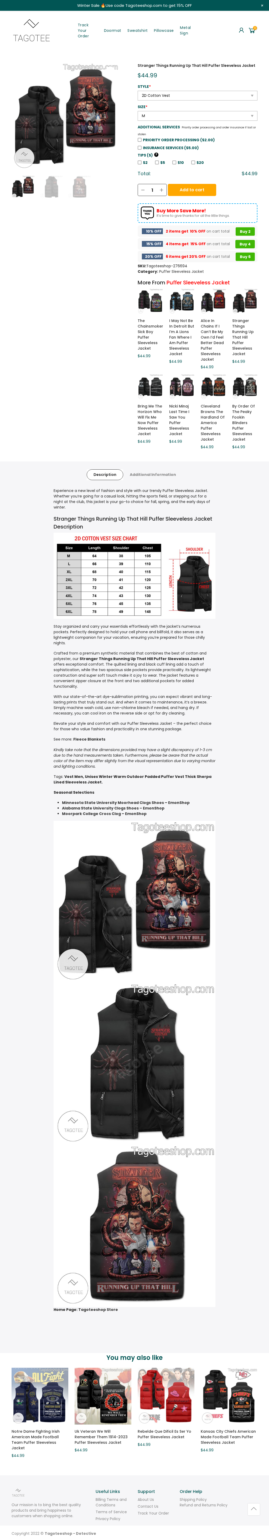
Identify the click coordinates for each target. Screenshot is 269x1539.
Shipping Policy (193, 1499)
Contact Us (148, 1506)
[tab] (105, 474)
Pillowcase (164, 30)
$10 (181, 162)
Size (142, 106)
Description (105, 474)
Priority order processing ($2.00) (179, 140)
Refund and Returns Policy (203, 1505)
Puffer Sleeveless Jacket (181, 271)
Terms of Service (111, 1512)
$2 (145, 162)
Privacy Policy (108, 1518)
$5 (162, 162)
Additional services (159, 127)
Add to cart (192, 190)
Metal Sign (185, 30)
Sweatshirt (137, 30)
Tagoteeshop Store (98, 1309)
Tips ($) (147, 155)
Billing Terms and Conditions (111, 1502)
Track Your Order (83, 30)
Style (144, 86)
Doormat (112, 30)
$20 (200, 162)
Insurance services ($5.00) (171, 147)
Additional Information (153, 474)
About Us (146, 1499)
